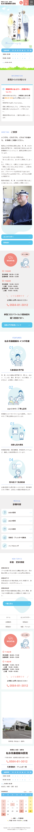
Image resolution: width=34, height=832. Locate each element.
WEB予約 (11, 260)
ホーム (8, 617)
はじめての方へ (8, 237)
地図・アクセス (25, 627)
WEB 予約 (26, 4)
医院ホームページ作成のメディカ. (20, 829)
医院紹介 (8, 627)
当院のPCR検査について (12, 325)
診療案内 (8, 622)
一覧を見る (9, 603)
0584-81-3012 (9, 98)
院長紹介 (6, 242)
